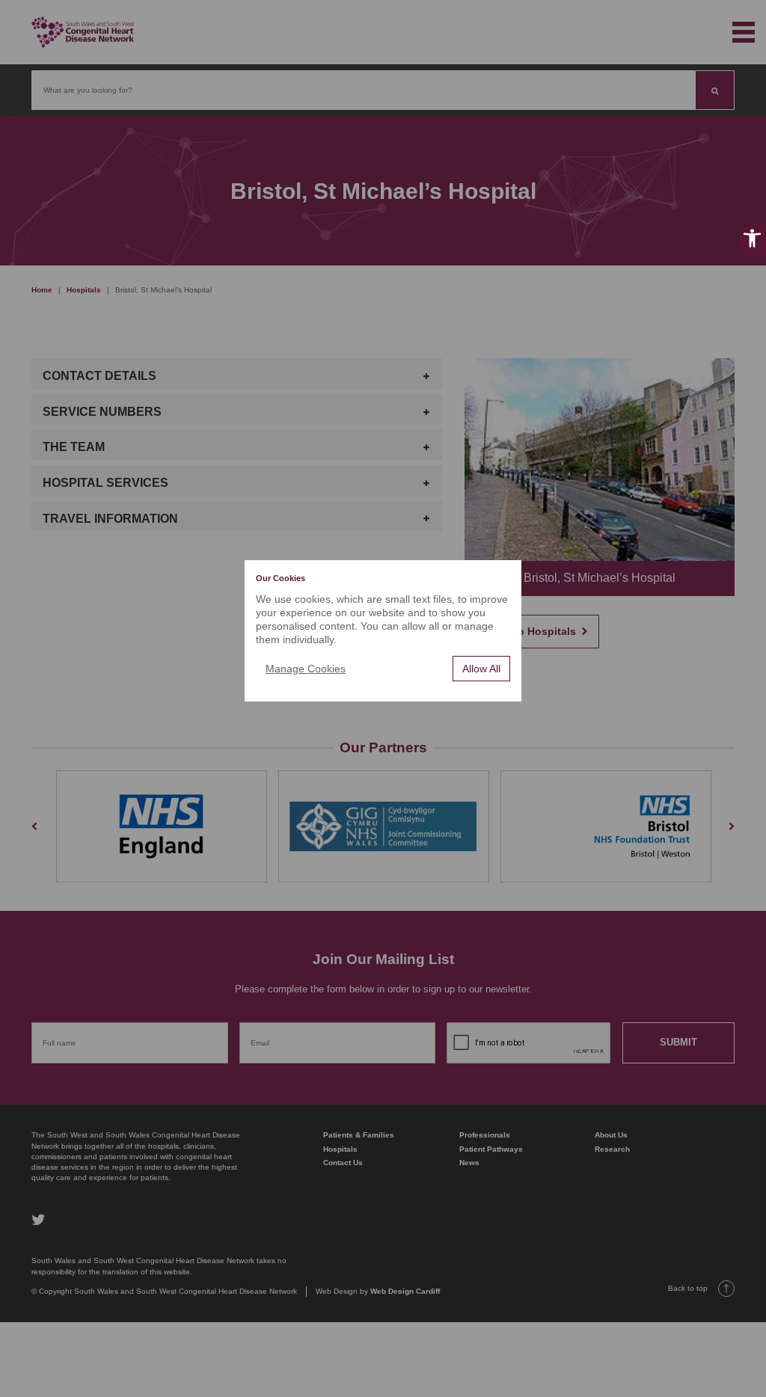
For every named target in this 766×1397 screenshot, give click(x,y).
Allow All (481, 669)
